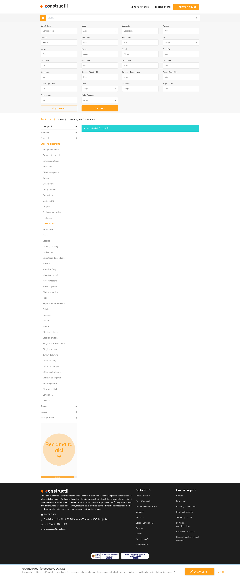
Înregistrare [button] (164, 7)
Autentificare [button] (141, 7)
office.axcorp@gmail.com (55, 529)
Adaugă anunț (142, 544)
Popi (45, 298)
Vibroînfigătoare (50, 383)
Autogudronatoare (51, 149)
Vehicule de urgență (52, 378)
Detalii (221, 571)
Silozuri (46, 320)
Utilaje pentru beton (52, 372)
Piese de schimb (50, 389)
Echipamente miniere (52, 212)
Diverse (46, 400)
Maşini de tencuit (50, 275)
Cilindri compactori (51, 172)
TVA (164, 37)
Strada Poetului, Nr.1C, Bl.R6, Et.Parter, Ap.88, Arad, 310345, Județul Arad (76, 519)
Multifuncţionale (50, 286)
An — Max (45, 61)
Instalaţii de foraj (50, 246)
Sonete (46, 326)
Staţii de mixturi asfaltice (54, 343)
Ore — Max (126, 61)
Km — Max (45, 72)
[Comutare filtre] (43, 17)
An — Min (166, 49)
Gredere (46, 241)
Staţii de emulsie (50, 338)
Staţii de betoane (50, 332)
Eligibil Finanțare (88, 95)
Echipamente (48, 395)
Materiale (45, 132)
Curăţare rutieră (50, 189)
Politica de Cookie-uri (185, 531)
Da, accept (199, 571)
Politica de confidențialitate (183, 524)
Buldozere (47, 166)
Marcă (84, 49)
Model (124, 49)
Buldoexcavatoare (51, 161)
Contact (179, 495)
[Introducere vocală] (196, 18)
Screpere (47, 315)
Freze (45, 235)
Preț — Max (126, 37)
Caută (101, 108)
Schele (46, 309)
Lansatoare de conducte (54, 258)
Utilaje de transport (51, 366)
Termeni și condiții (184, 517)
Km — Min (167, 61)
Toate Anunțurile (143, 495)
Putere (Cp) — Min (170, 72)
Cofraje (46, 178)
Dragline (46, 206)
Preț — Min (86, 37)
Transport (45, 406)
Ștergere (60, 108)
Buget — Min (168, 84)
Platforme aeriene (51, 292)
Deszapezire (48, 201)
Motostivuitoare (50, 281)
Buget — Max (46, 95)
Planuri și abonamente (186, 506)
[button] (59, 127)
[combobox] (59, 31)
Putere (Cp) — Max (48, 84)
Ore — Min (86, 61)
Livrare (43, 49)
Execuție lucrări (47, 417)
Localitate (126, 26)
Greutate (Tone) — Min (90, 72)
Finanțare (126, 84)
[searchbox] (180, 31)
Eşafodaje (47, 218)
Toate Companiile (143, 501)
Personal (45, 138)
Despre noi (181, 501)
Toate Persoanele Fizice (146, 506)
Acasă (43, 119)
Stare (84, 84)
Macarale (47, 263)
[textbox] (59, 31)
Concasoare (48, 184)
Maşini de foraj (49, 269)
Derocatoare (48, 195)
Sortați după (46, 26)
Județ (84, 26)
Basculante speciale (52, 155)
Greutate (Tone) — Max (131, 72)
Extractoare (48, 229)
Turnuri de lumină (50, 355)
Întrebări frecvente (184, 512)
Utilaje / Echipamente (50, 144)
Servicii (44, 412)
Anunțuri (53, 119)
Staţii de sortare (50, 349)
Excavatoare (49, 223)
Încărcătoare (48, 252)
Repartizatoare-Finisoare (54, 303)
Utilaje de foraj (49, 360)
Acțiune (166, 26)
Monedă (44, 37)
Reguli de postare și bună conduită (187, 539)
